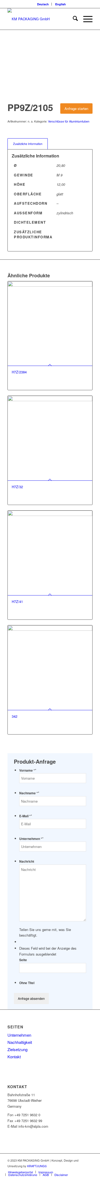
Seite (23, 960)
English (60, 4)
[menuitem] (43, 4)
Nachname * (29, 793)
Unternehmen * (31, 838)
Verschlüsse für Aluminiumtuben (68, 121)
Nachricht (26, 861)
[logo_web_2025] (41, 19)
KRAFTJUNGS (37, 1166)
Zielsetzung (17, 1049)
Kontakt (14, 1056)
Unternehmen (19, 1035)
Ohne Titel (26, 983)
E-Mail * (25, 816)
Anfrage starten (76, 108)
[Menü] (85, 19)
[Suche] (72, 19)
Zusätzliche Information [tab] (27, 144)
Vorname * (27, 770)
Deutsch (43, 4)
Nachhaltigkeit (19, 1042)
